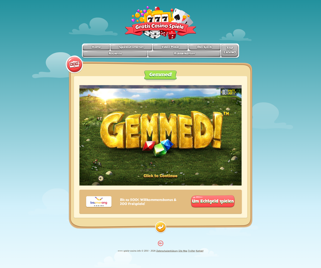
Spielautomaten (131, 46)
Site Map (182, 250)
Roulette (115, 53)
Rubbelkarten (184, 53)
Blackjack (204, 46)
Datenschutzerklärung (167, 250)
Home (96, 46)
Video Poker (170, 46)
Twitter (191, 250)
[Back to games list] (160, 227)
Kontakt (199, 250)
